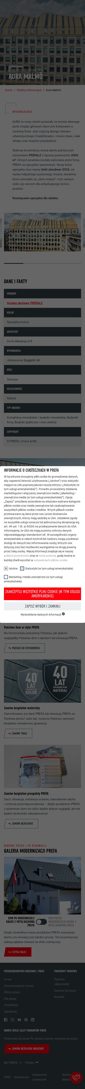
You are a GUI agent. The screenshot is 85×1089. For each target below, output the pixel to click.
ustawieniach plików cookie (50, 560)
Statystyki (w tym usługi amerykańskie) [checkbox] (49, 568)
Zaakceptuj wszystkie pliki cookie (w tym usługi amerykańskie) (42, 594)
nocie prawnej (47, 555)
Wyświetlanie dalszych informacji (41, 614)
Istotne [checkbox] (13, 568)
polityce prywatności (16, 555)
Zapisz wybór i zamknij (42, 606)
